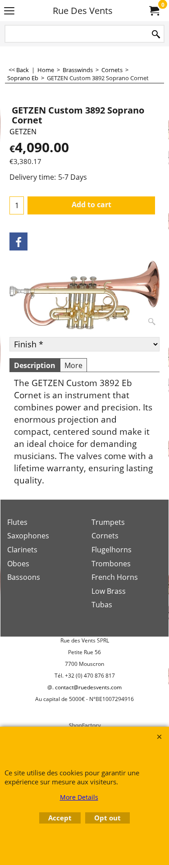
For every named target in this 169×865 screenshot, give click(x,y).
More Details (79, 797)
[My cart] (153, 10)
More (73, 365)
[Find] (156, 34)
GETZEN (23, 132)
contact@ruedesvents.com (88, 687)
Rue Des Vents (83, 11)
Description (34, 365)
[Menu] (9, 11)
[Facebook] (18, 241)
